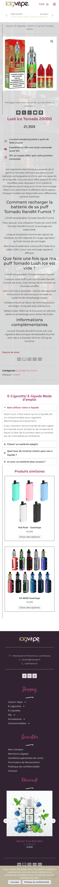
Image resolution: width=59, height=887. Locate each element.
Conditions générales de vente (25, 758)
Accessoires (15, 719)
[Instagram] (29, 676)
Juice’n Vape (15, 702)
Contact (12, 771)
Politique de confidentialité (24, 766)
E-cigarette (22, 370)
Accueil (9, 26)
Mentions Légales (18, 753)
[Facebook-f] (24, 676)
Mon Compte (15, 749)
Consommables (17, 723)
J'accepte (14, 882)
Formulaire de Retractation (24, 762)
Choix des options (29, 537)
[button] (54, 4)
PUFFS (33, 370)
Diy (10, 714)
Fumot (16, 375)
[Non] (54, 876)
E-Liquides (14, 710)
